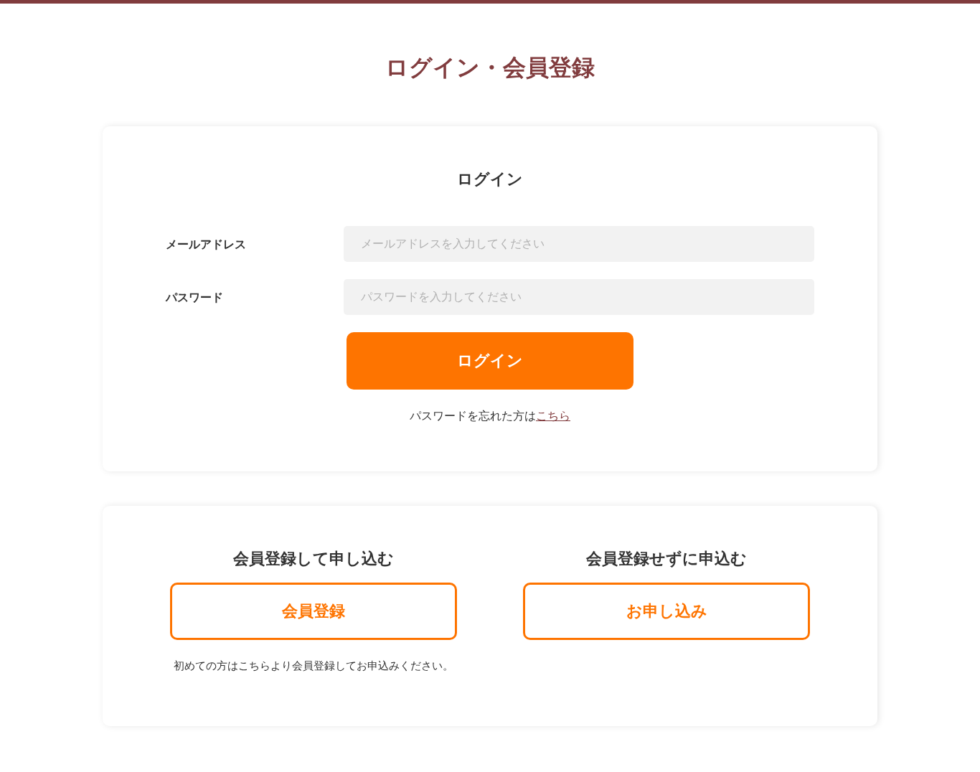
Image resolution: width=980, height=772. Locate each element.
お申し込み (666, 611)
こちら (553, 416)
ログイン (490, 360)
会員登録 (313, 611)
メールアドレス (206, 244)
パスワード (194, 297)
